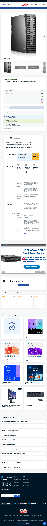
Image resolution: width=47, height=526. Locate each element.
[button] (2, 5)
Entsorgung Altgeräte (17, 483)
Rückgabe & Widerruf (26, 482)
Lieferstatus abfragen (26, 483)
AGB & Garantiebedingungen (24, 515)
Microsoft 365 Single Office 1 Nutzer (7, 359)
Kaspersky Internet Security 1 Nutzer (30, 335)
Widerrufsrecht (40, 515)
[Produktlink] (12, 328)
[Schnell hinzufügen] (4, 332)
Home (2, 10)
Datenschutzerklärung (33, 515)
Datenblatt (25, 233)
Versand (18, 515)
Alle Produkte (9, 10)
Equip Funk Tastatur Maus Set (29, 405)
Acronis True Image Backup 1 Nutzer (30, 382)
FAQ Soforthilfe (25, 479)
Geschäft (5, 10)
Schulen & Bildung (17, 482)
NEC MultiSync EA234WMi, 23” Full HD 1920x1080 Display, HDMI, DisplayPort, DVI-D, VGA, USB (11, 406)
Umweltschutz (16, 485)
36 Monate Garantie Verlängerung (7, 335)
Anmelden (17, 495)
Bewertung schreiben (23, 285)
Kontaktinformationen (12, 515)
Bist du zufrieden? (26, 485)
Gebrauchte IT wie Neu (17, 479)
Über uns (15, 486)
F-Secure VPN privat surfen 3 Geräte (7, 382)
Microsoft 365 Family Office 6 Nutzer (30, 359)
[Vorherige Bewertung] (14, 309)
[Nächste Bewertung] (33, 309)
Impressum (6, 515)
